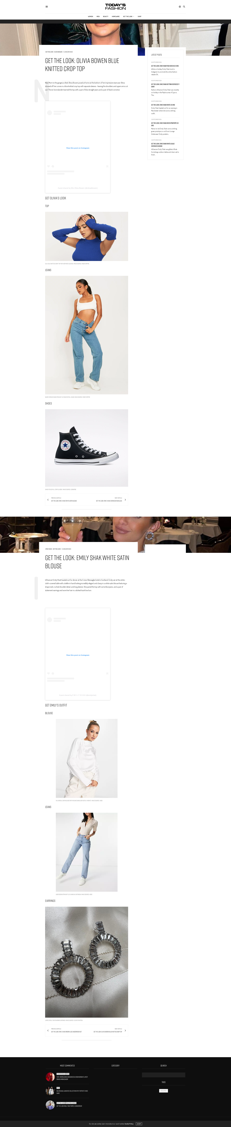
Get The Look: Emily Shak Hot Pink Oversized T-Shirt (165, 85)
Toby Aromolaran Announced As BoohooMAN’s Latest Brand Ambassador (72, 1078)
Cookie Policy (129, 1124)
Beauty (105, 16)
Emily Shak (48, 549)
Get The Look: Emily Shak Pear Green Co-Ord (165, 66)
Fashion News (61, 1074)
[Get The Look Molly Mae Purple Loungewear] (51, 1105)
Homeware (116, 16)
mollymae (164, 1091)
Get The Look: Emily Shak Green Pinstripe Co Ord (165, 124)
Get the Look (127, 16)
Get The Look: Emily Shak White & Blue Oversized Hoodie (163, 144)
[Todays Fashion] (115, 7)
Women (90, 16)
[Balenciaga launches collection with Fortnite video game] (51, 1091)
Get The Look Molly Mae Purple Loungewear (69, 1106)
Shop (139, 16)
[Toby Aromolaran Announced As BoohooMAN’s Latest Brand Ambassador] (51, 1077)
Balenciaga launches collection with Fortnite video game (72, 1092)
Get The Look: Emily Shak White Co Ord (163, 104)
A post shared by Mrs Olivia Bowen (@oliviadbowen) (78, 188)
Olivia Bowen (58, 52)
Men (98, 16)
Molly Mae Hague (71, 1103)
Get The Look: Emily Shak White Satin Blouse (87, 561)
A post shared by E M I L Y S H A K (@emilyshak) (77, 695)
